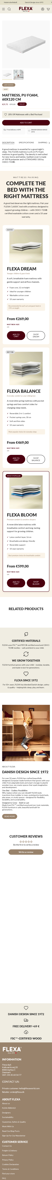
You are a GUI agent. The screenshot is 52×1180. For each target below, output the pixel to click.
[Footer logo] (12, 1050)
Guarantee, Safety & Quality (14, 1122)
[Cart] (48, 9)
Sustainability (7, 1117)
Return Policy (7, 1155)
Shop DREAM (36, 335)
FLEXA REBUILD (9, 1108)
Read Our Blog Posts (11, 1131)
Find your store (8, 1173)
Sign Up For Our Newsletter (13, 1135)
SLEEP (6, 89)
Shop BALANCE (36, 459)
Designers (6, 1112)
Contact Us (7, 1146)
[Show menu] (3, 9)
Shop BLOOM (36, 583)
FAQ (4, 1178)
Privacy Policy (7, 1160)
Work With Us (8, 1126)
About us (6, 1103)
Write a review (26, 852)
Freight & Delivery (9, 1150)
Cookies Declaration (10, 1164)
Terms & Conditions (10, 1169)
